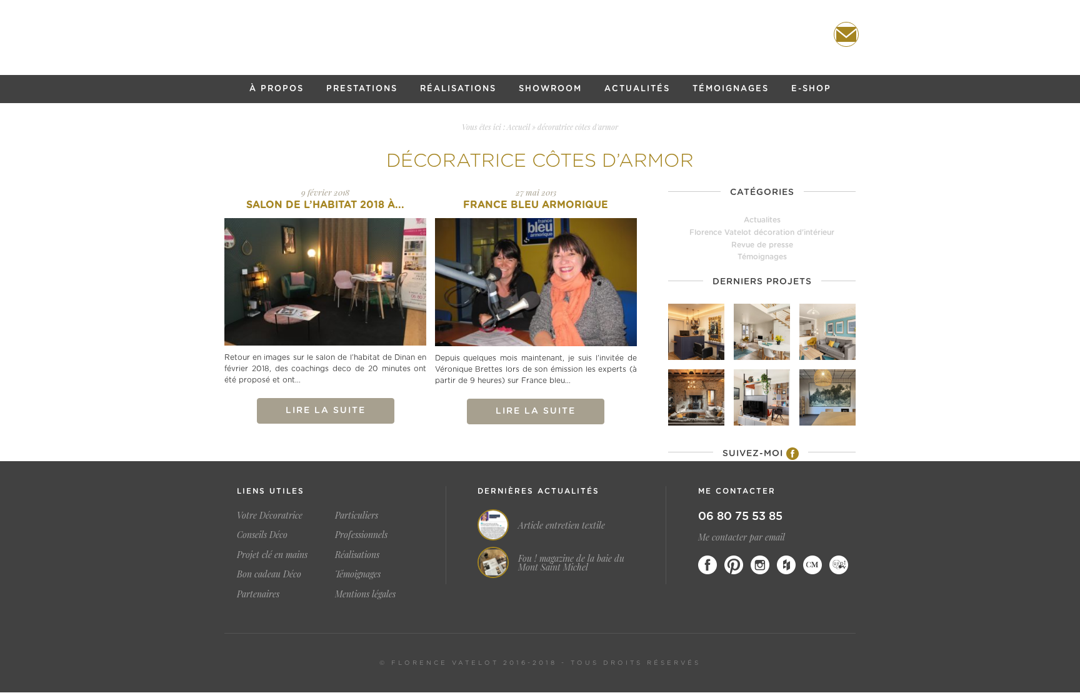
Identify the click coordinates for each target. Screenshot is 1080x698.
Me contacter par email (741, 537)
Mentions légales (365, 594)
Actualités (637, 89)
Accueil (518, 127)
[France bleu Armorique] (536, 282)
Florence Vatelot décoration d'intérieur (761, 232)
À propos (276, 89)
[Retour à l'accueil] (540, 34)
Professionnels (361, 535)
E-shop (811, 89)
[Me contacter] (846, 34)
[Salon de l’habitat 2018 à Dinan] (325, 281)
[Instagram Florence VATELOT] (760, 565)
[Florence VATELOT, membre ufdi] (838, 565)
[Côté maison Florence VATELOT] (812, 565)
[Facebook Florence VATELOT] (707, 565)
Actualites (762, 220)
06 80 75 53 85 (740, 516)
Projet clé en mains (272, 555)
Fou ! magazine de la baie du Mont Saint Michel (571, 563)
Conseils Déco (262, 535)
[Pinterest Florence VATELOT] (733, 565)
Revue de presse (762, 245)
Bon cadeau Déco (269, 574)
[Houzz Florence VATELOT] (786, 565)
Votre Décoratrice (269, 515)
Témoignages (730, 89)
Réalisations (458, 89)
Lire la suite (326, 410)
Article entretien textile (561, 525)
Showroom (550, 89)
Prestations (362, 89)
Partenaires (258, 594)
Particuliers (356, 515)
